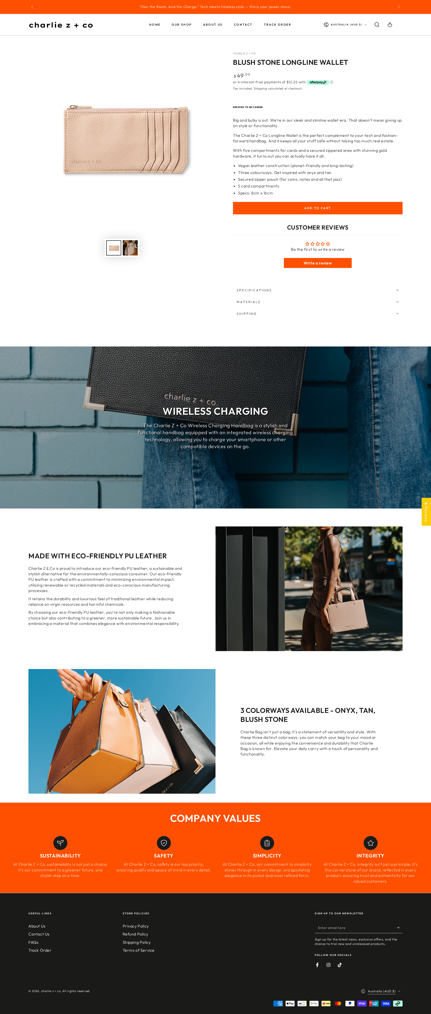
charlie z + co (244, 53)
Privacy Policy (136, 926)
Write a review (318, 262)
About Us (37, 926)
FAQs (33, 942)
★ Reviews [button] (426, 512)
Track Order (40, 950)
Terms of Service (139, 950)
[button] (376, 24)
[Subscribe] (400, 927)
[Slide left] (32, 6)
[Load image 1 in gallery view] (113, 247)
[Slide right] (398, 6)
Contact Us (39, 933)
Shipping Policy (137, 942)
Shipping (260, 88)
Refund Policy (135, 933)
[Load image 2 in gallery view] (130, 247)
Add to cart (317, 208)
